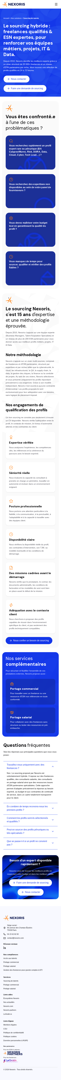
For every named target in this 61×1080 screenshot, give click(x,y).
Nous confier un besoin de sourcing (31, 640)
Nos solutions (16, 18)
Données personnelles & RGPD (15, 1041)
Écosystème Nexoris (11, 998)
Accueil (6, 18)
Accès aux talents (10, 958)
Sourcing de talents (10, 981)
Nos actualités (8, 1002)
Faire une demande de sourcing (27, 88)
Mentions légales (10, 1025)
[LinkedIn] (4, 948)
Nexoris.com (8, 1006)
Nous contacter (18, 79)
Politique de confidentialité (13, 1033)
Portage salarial (9, 966)
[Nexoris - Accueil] (13, 4)
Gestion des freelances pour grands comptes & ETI (22, 970)
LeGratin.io (7, 1014)
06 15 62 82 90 (13, 934)
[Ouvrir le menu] (56, 4)
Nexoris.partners (9, 1010)
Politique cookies (10, 1037)
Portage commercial (11, 962)
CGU (5, 1029)
